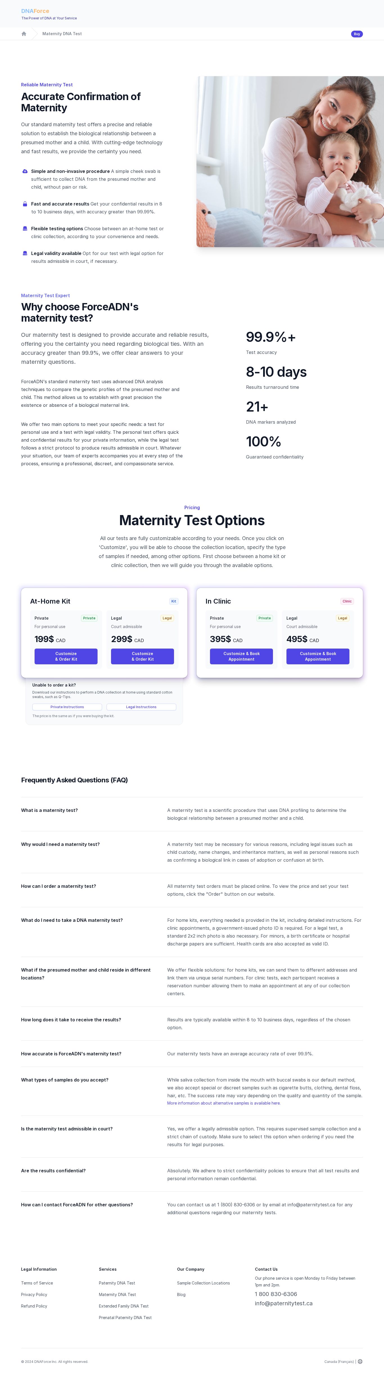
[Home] (24, 34)
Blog (181, 1294)
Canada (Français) (339, 1362)
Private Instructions (67, 707)
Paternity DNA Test (117, 1283)
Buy (357, 34)
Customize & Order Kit (66, 656)
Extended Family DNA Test (124, 1306)
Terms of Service (37, 1283)
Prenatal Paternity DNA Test (125, 1317)
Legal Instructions (141, 707)
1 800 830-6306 (276, 1294)
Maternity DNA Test (62, 33)
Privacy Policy (34, 1294)
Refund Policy (34, 1306)
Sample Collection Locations (203, 1283)
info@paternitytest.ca (284, 1303)
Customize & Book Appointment (241, 656)
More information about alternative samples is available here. (224, 1103)
